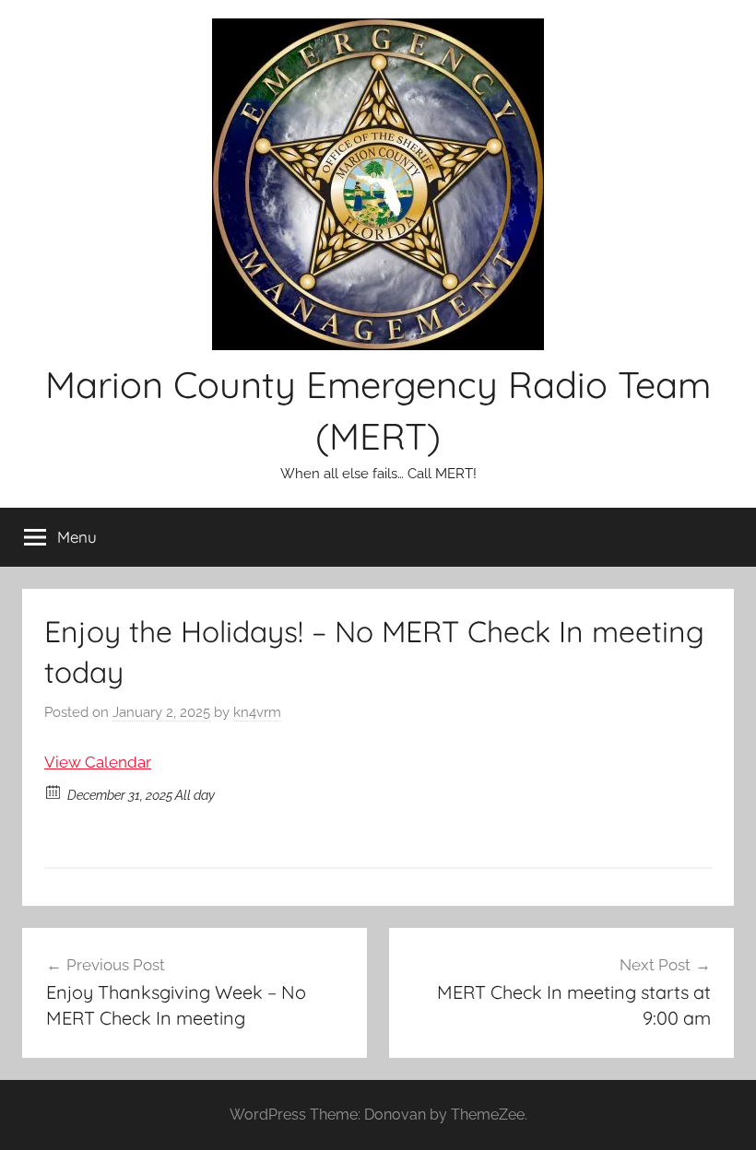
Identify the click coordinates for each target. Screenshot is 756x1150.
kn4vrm (257, 712)
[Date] (54, 791)
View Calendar (97, 762)
